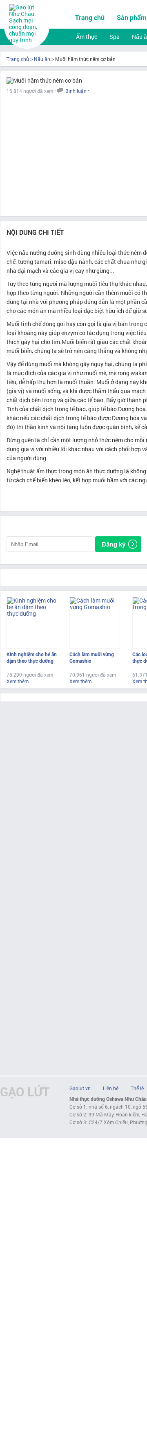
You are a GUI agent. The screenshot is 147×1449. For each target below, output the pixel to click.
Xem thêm (18, 681)
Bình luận (76, 91)
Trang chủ (90, 17)
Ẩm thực (86, 36)
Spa (114, 36)
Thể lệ (137, 1088)
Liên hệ (110, 1088)
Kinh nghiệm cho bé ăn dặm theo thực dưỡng (32, 657)
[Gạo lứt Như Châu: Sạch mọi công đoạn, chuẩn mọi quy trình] (27, 40)
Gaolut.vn (80, 1088)
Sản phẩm (132, 17)
